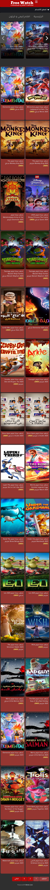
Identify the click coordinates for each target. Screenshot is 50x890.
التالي (17, 879)
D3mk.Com (29, 885)
